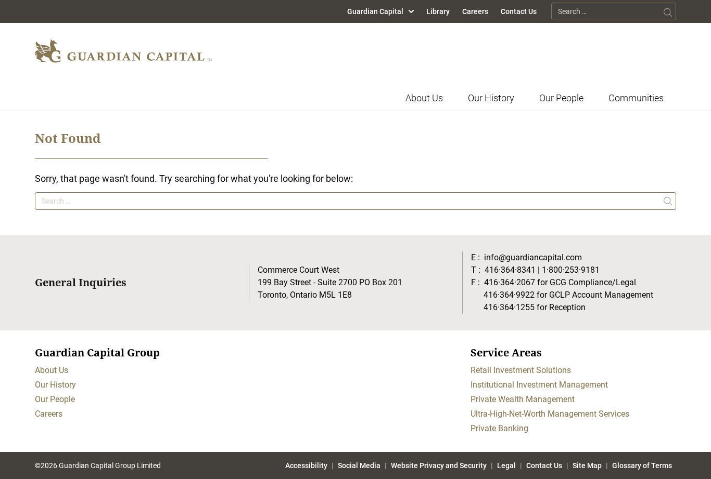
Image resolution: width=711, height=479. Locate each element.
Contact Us (519, 11)
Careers (475, 11)
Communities (636, 97)
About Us (424, 97)
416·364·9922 (509, 295)
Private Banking (499, 428)
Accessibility (306, 465)
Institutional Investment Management (539, 385)
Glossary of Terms (642, 465)
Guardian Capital (375, 11)
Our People (561, 97)
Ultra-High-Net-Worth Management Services (550, 414)
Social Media (359, 465)
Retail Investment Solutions (521, 370)
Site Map (587, 465)
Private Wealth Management (523, 399)
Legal (506, 465)
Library (438, 11)
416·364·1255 (509, 307)
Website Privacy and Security (439, 465)
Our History (491, 97)
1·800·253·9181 (571, 270)
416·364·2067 (509, 282)
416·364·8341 (510, 270)
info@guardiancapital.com (533, 257)
